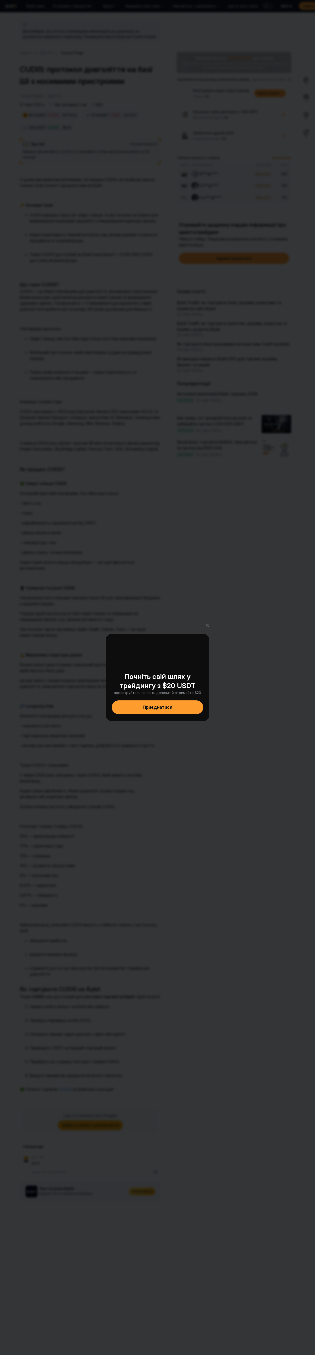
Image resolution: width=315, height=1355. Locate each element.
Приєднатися (157, 707)
